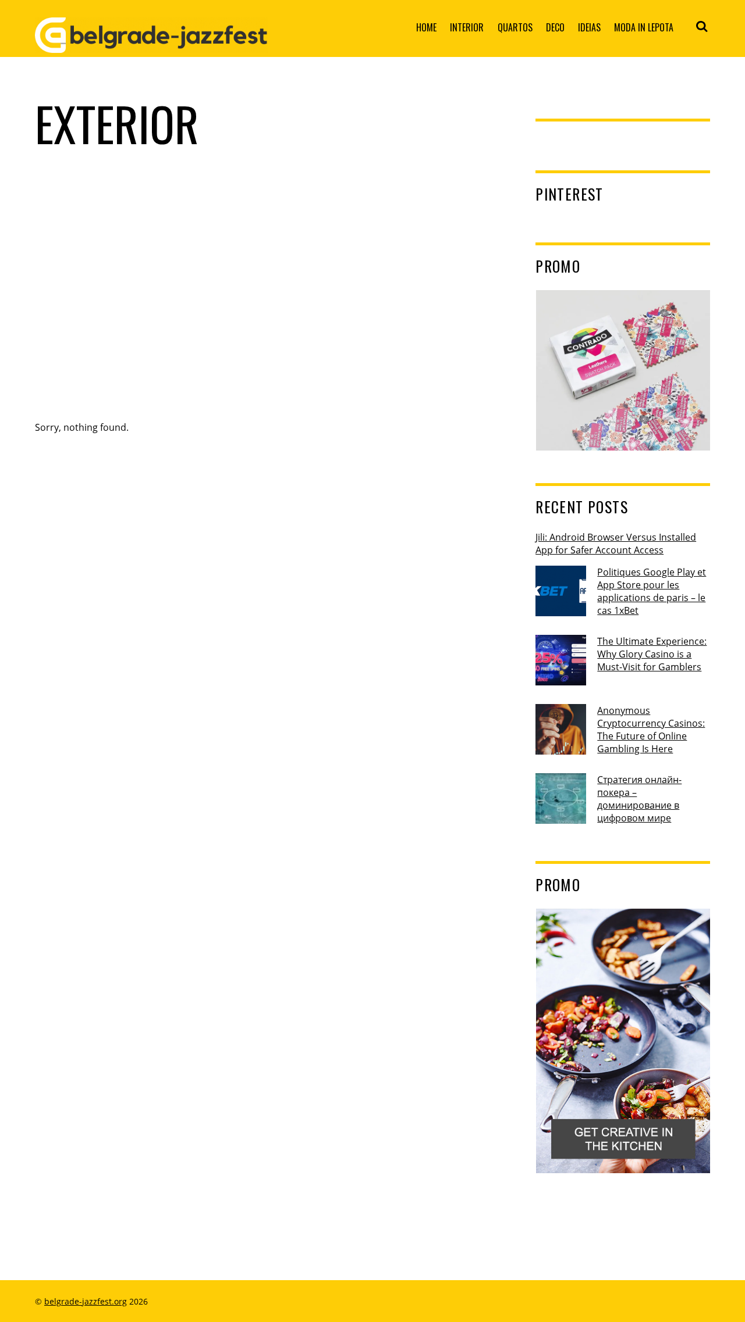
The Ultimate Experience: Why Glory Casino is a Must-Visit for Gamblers (652, 654)
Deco (555, 27)
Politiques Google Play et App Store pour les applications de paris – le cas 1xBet (651, 591)
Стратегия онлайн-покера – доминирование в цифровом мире (639, 798)
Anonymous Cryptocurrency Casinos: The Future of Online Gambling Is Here (651, 729)
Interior (467, 27)
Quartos (515, 27)
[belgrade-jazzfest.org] (151, 43)
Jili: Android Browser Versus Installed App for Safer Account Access (615, 543)
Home (426, 27)
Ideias (589, 27)
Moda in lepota (643, 27)
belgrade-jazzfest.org (85, 1301)
